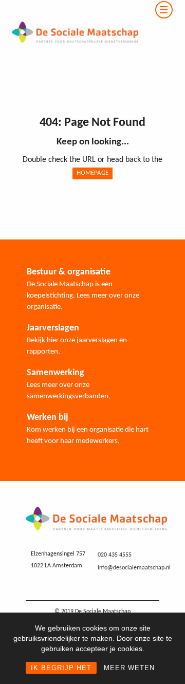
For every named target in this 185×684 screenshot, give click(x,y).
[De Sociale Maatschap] (69, 6)
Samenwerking (55, 373)
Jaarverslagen (53, 328)
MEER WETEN (129, 668)
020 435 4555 (115, 555)
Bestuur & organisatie (68, 272)
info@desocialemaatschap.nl (134, 568)
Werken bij (47, 417)
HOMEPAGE (92, 173)
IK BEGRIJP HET (61, 668)
